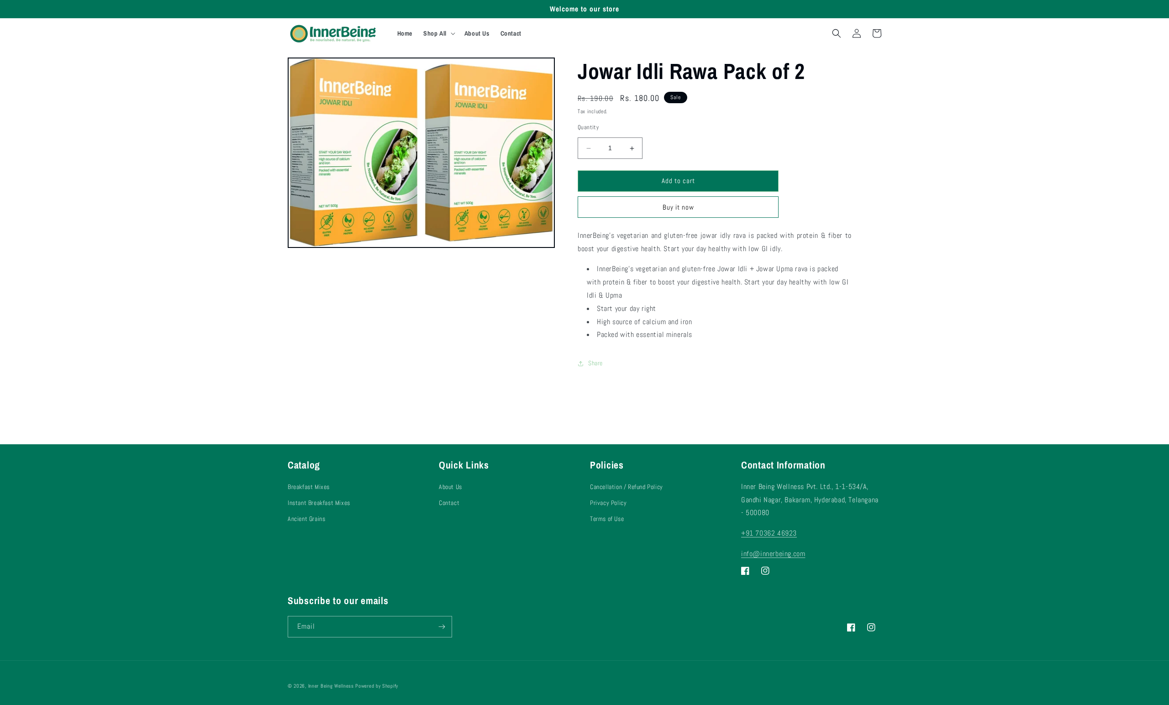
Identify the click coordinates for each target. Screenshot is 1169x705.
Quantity (588, 128)
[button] (438, 33)
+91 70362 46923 (769, 533)
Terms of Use (607, 519)
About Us (450, 487)
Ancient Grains (306, 519)
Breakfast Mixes (309, 487)
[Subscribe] (442, 626)
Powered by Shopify (376, 686)
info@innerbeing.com (773, 553)
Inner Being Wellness (331, 686)
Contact (449, 503)
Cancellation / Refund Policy (626, 487)
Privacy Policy (608, 503)
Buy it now (678, 207)
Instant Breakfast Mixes (319, 503)
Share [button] (595, 363)
